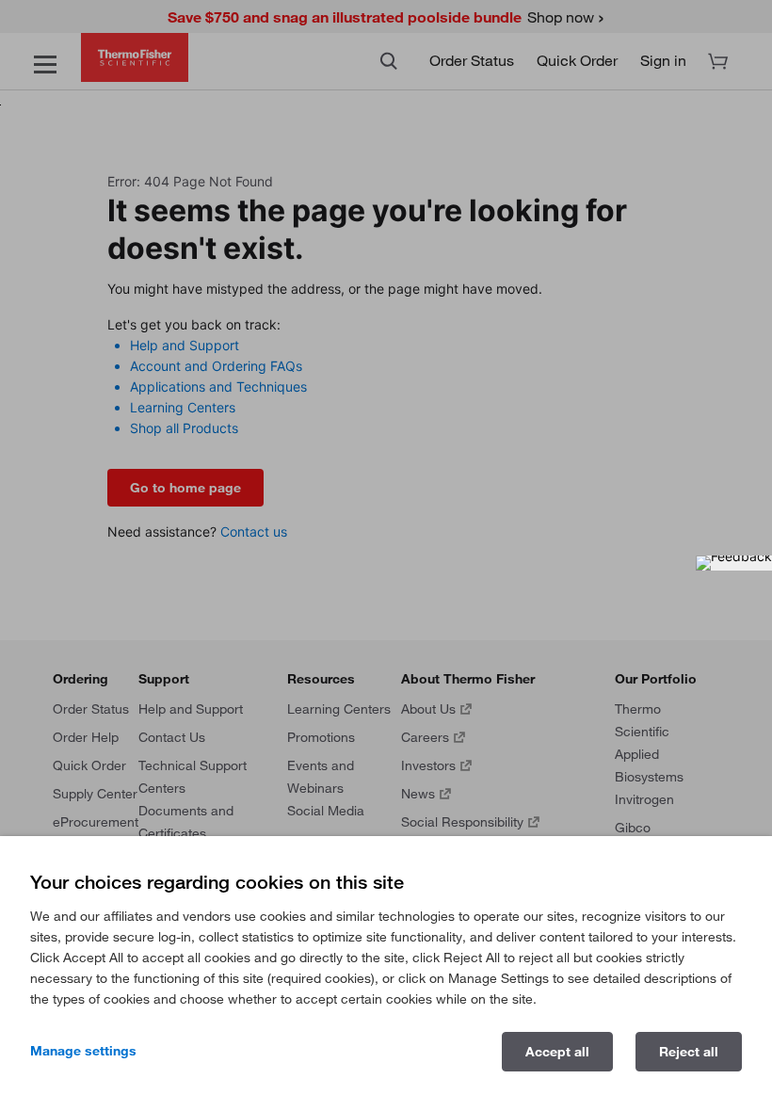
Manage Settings (83, 1050)
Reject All (688, 1051)
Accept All (557, 1051)
